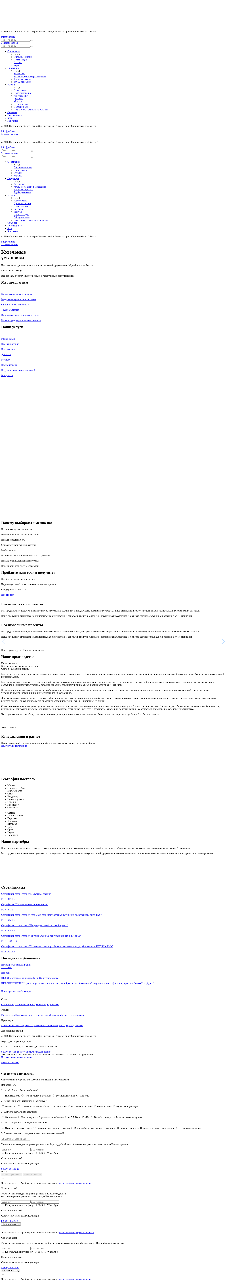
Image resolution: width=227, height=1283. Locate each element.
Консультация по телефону (19, 1153)
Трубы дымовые (22, 82)
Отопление (10, 1117)
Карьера (18, 65)
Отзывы (18, 62)
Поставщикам (14, 115)
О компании (13, 51)
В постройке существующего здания (93, 1128)
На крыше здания (126, 1128)
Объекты (12, 112)
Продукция (13, 68)
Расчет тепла (20, 90)
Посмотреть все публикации (16, 964)
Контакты (12, 120)
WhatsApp (52, 1153)
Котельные (19, 73)
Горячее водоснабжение (51, 1117)
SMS (40, 1153)
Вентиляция (28, 1117)
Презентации (20, 59)
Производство (12, 1095)
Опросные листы (23, 57)
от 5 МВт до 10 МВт (82, 1106)
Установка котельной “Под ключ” (73, 1095)
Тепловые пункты (23, 79)
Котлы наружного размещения (30, 76)
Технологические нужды (128, 1117)
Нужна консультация (127, 1106)
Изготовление (21, 95)
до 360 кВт (10, 1106)
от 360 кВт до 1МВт (31, 1106)
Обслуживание (21, 107)
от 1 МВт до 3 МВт (56, 1106)
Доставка (18, 98)
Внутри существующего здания (53, 1128)
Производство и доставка (38, 1095)
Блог (9, 118)
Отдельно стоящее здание (18, 1128)
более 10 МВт (104, 1106)
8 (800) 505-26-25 (10, 1051)
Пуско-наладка (21, 104)
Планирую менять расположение (157, 1128)
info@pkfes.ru (8, 36)
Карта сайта (53, 1004)
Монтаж (18, 101)
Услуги (11, 84)
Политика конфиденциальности (18, 1057)
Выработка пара (103, 1117)
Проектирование (22, 93)
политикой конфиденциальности (76, 1183)
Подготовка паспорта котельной (31, 109)
